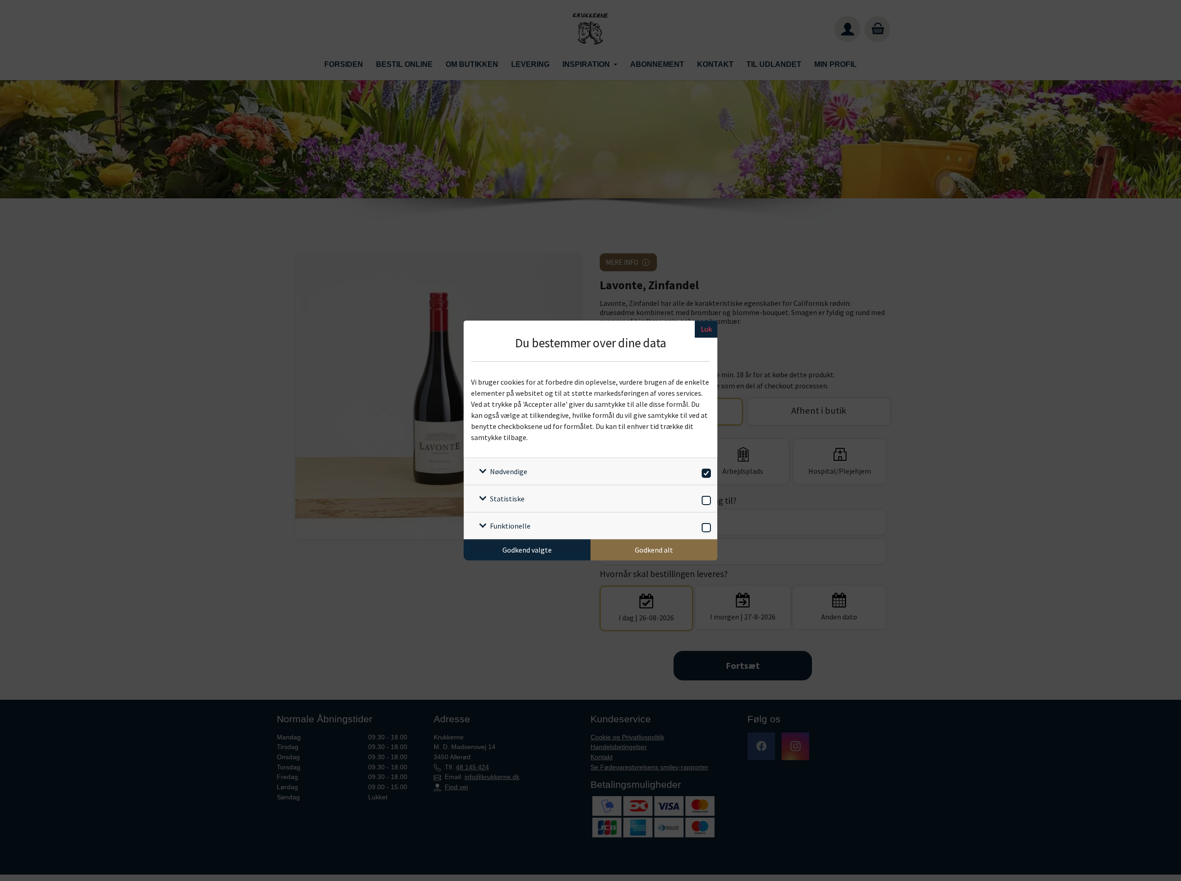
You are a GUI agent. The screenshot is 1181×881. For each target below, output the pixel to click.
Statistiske (507, 498)
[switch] (705, 472)
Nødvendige (508, 471)
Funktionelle (510, 525)
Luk (706, 328)
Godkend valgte (527, 549)
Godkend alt (654, 549)
